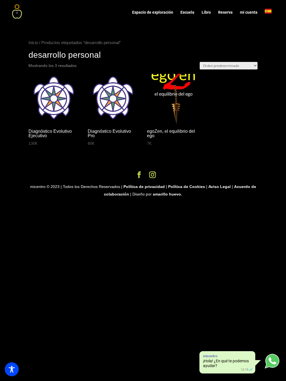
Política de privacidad (144, 186)
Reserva (225, 12)
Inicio (33, 42)
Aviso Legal (219, 186)
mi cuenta (249, 12)
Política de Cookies (186, 186)
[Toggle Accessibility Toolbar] (11, 369)
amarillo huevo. (167, 194)
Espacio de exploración (152, 12)
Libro (206, 12)
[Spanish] (271, 16)
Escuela (187, 12)
